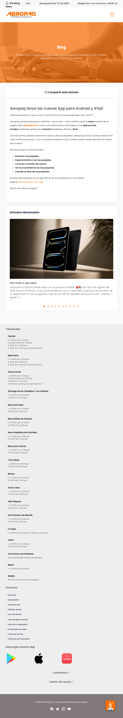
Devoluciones (14, 604)
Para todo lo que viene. (23, 283)
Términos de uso (15, 634)
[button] (44, 306)
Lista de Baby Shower (18, 619)
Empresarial (13, 600)
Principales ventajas (17, 629)
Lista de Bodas (15, 614)
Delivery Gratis (14, 609)
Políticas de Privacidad (18, 639)
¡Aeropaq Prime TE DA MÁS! (46, 3)
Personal (12, 595)
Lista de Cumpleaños (18, 624)
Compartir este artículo (63, 92)
